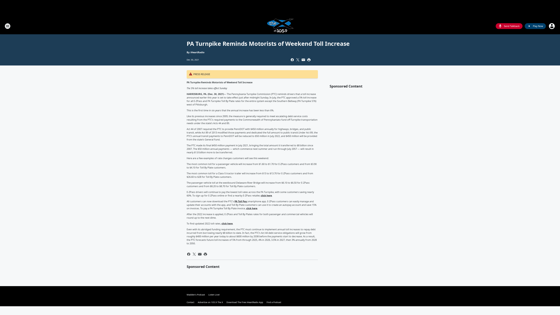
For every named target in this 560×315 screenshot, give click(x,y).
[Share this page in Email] (303, 60)
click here (266, 195)
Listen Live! (214, 294)
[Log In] (552, 26)
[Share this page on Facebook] (292, 60)
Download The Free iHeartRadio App (244, 302)
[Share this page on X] (298, 60)
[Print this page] (309, 60)
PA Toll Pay (241, 201)
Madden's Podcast (196, 294)
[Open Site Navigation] (7, 26)
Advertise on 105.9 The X (210, 302)
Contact (190, 302)
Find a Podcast (274, 302)
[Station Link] (280, 26)
